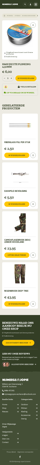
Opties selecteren (17, 255)
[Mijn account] (30, 4)
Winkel (10, 15)
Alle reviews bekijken (22, 364)
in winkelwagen (26, 78)
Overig (17, 15)
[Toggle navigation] (36, 4)
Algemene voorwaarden (25, 452)
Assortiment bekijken (17, 343)
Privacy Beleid (11, 452)
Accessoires (25, 415)
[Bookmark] (33, 25)
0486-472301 (9, 390)
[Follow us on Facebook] (20, 457)
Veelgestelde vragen (7, 433)
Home (4, 404)
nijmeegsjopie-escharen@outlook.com (20, 394)
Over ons (5, 439)
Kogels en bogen (28, 15)
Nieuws (5, 412)
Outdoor (24, 404)
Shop (4, 408)
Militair (24, 408)
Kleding (24, 412)
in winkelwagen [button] (16, 155)
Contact (5, 442)
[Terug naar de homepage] (10, 4)
